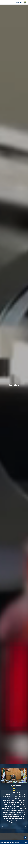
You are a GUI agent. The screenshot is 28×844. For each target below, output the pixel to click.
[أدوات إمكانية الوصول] (25, 837)
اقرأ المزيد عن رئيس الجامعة (14, 826)
